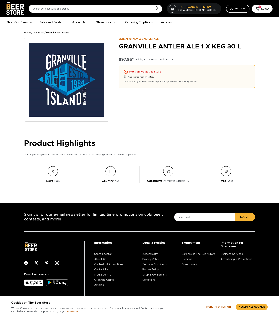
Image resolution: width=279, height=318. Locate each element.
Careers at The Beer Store (199, 254)
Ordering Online (104, 280)
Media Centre (102, 274)
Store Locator (106, 22)
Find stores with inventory (141, 77)
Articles (166, 22)
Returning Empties (137, 22)
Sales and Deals (50, 22)
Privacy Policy (150, 259)
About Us (78, 22)
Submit (245, 217)
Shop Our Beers (17, 22)
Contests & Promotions (108, 264)
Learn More (72, 311)
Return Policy (150, 269)
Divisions (187, 259)
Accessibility (150, 254)
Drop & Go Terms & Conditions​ (154, 277)
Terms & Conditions (154, 264)
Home (27, 33)
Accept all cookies (252, 307)
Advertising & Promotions (236, 259)
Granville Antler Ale (57, 33)
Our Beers (38, 33)
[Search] (156, 8)
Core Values (189, 264)
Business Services (232, 254)
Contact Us (101, 269)
